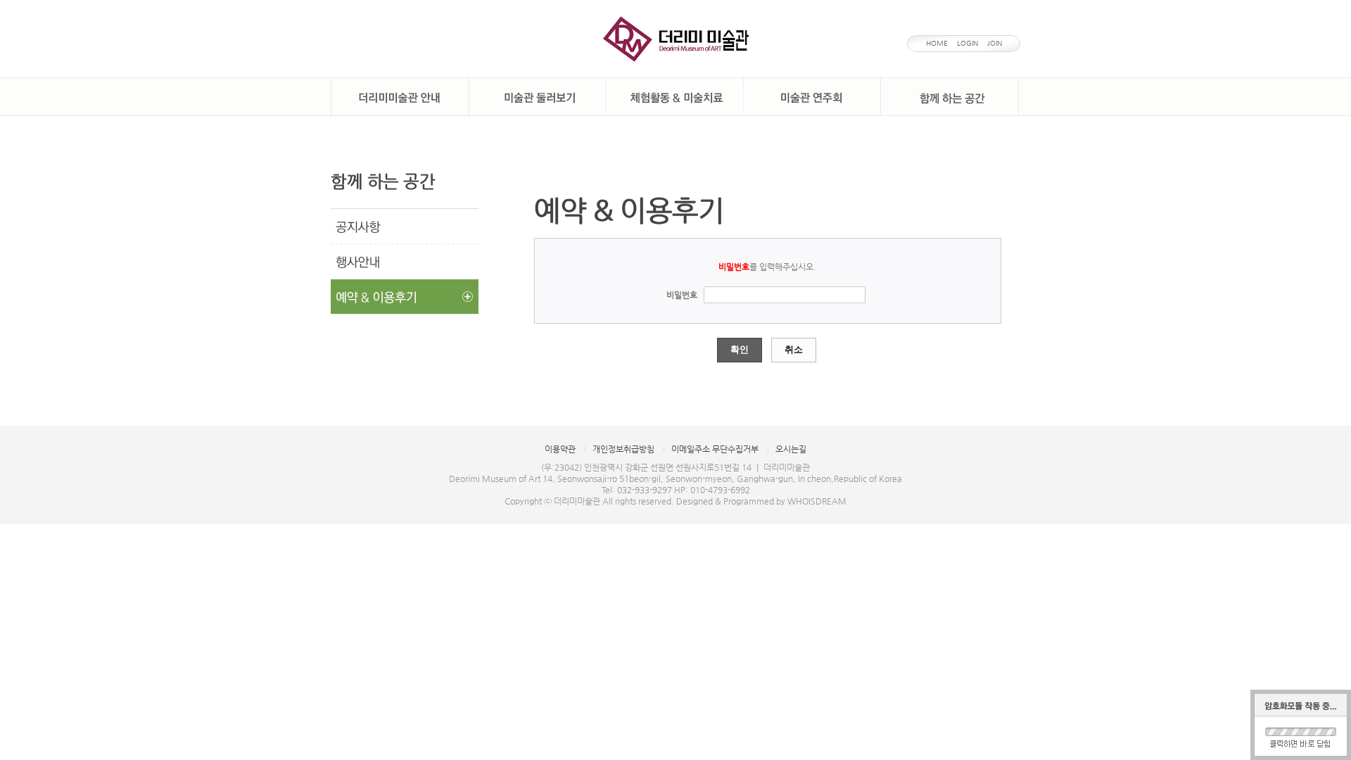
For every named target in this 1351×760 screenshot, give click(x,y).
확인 (739, 349)
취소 (794, 349)
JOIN (994, 43)
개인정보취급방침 (623, 449)
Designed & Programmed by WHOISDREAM (761, 501)
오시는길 (790, 449)
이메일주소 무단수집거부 (715, 449)
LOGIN (967, 43)
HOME (937, 43)
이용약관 (560, 449)
